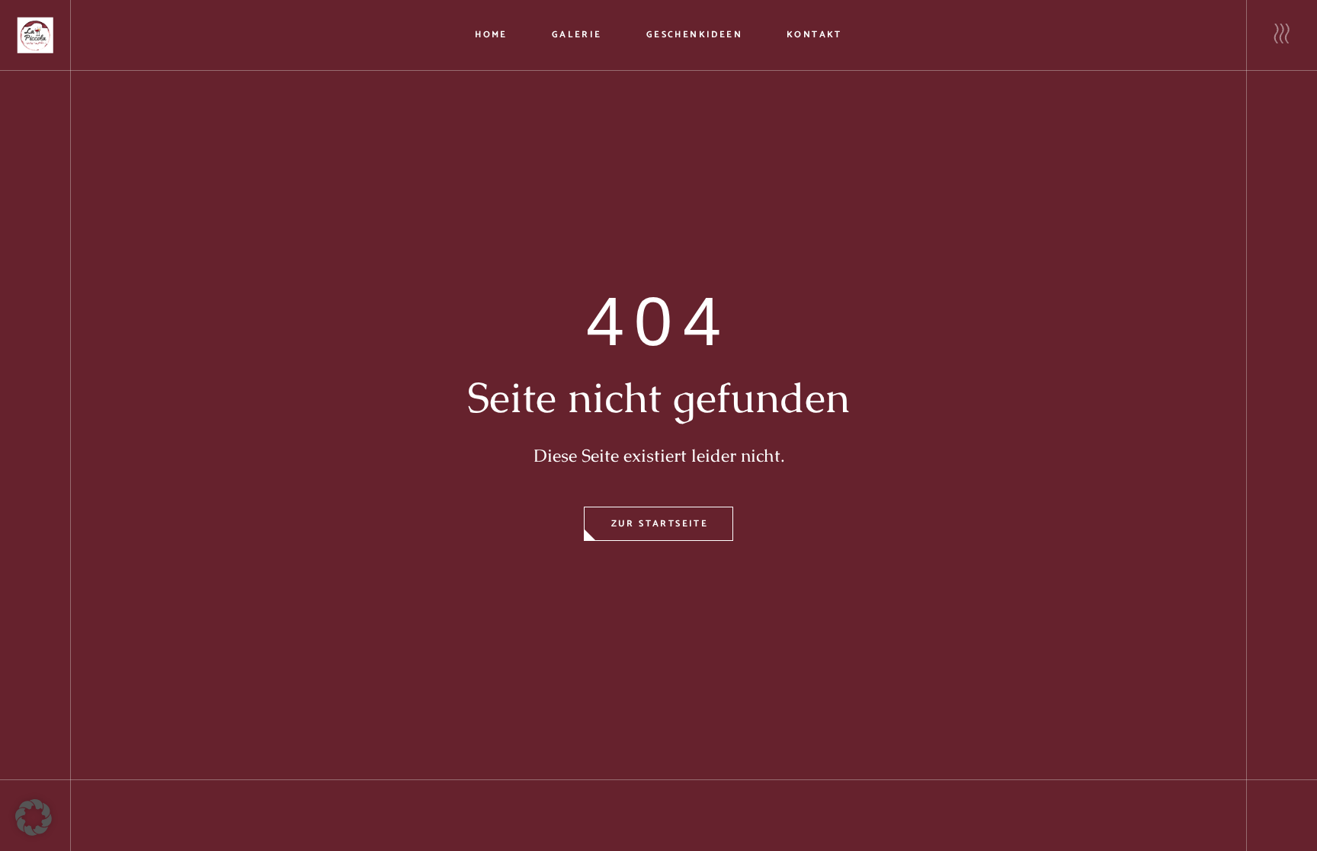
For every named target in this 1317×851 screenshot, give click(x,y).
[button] (33, 817)
